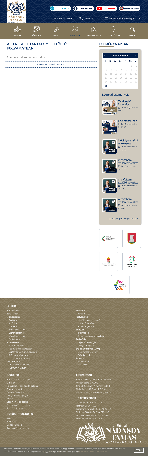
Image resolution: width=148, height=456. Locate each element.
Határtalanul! (83, 365)
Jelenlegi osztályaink (18, 330)
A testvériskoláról (86, 323)
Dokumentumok (94, 35)
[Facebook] (83, 7)
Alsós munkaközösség (19, 346)
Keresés (132, 35)
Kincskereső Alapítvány (19, 365)
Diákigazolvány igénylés (18, 396)
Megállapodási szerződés (89, 320)
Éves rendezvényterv (88, 352)
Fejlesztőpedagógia (87, 343)
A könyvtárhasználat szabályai (91, 336)
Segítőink (13, 323)
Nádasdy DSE (84, 314)
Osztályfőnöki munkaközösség (23, 352)
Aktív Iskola (83, 362)
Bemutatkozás (13, 311)
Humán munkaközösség (19, 358)
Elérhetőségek (113, 35)
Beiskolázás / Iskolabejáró (18, 380)
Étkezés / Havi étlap (16, 392)
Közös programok (86, 327)
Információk (83, 333)
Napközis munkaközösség (20, 349)
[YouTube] (106, 7)
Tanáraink (13, 320)
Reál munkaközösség (18, 355)
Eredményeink (15, 339)
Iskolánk (17, 35)
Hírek (55, 35)
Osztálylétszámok (17, 333)
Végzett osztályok (17, 336)
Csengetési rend (14, 389)
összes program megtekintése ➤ (123, 219)
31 (106, 86)
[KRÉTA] (60, 7)
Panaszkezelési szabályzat (18, 405)
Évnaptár (11, 383)
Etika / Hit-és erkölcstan (17, 402)
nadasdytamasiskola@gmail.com (125, 19)
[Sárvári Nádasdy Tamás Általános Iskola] (129, 7)
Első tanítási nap (127, 121)
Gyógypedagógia (86, 346)
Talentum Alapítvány (18, 368)
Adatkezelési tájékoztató (18, 428)
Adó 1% (10, 399)
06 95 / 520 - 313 (92, 19)
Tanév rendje (12, 314)
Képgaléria (75, 35)
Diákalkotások (84, 355)
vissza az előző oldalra (51, 65)
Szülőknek (36, 35)
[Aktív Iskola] (120, 285)
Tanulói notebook (15, 408)
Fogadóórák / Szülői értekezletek (22, 386)
